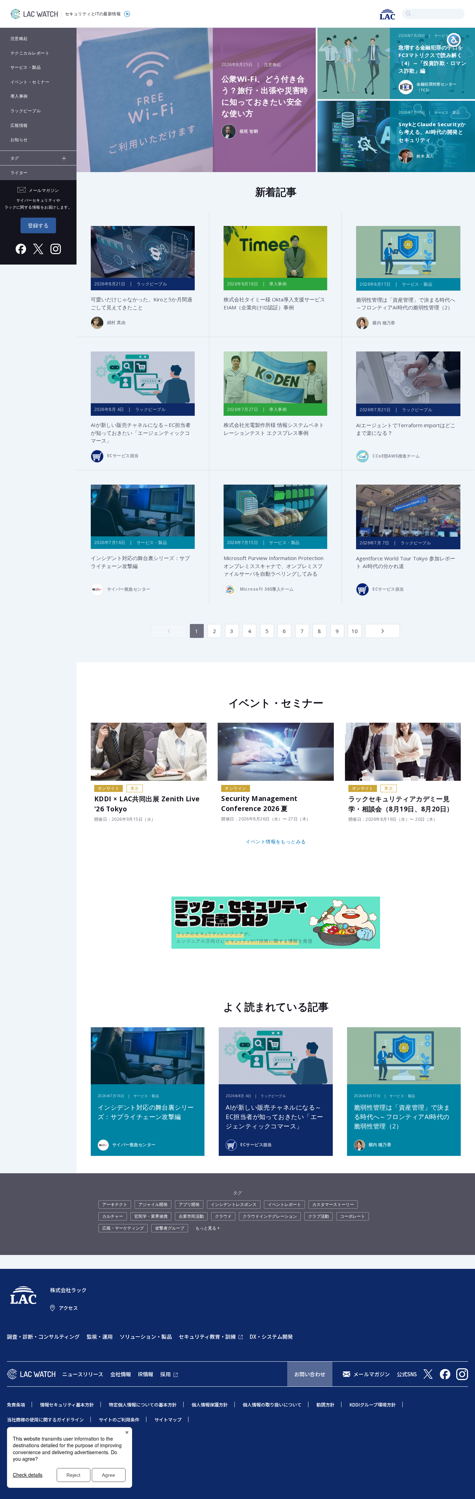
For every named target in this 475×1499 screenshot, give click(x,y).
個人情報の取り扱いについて (272, 1404)
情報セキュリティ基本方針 (67, 1404)
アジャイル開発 (153, 1204)
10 (355, 630)
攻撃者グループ (169, 1228)
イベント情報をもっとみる (275, 841)
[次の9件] (382, 631)
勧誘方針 (325, 1404)
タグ (14, 158)
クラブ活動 (318, 1216)
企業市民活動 (191, 1216)
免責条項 (16, 1404)
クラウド (223, 1216)
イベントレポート (284, 1204)
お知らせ (19, 140)
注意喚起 (19, 38)
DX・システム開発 (271, 1336)
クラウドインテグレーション (270, 1216)
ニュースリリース (82, 1374)
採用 (165, 1374)
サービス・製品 (25, 67)
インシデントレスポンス (234, 1204)
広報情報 (19, 125)
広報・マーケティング (123, 1228)
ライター (19, 173)
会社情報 (120, 1374)
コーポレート (352, 1216)
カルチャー (112, 1216)
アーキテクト (114, 1204)
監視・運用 (100, 1336)
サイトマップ (168, 1419)
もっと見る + (207, 1228)
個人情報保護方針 (210, 1404)
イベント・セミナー (29, 82)
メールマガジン (371, 1374)
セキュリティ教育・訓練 (207, 1336)
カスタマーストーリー (333, 1204)
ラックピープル (25, 111)
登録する (38, 225)
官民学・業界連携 (151, 1216)
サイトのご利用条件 (119, 1419)
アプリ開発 (189, 1204)
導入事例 (19, 96)
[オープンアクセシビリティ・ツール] (454, 40)
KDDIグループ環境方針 (372, 1404)
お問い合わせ (309, 1374)
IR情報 (145, 1374)
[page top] (461, 1484)
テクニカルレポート (29, 53)
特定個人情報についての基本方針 (143, 1404)
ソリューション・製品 (146, 1336)
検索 (408, 13)
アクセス (68, 1307)
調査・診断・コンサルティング (43, 1336)
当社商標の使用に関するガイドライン (45, 1419)
